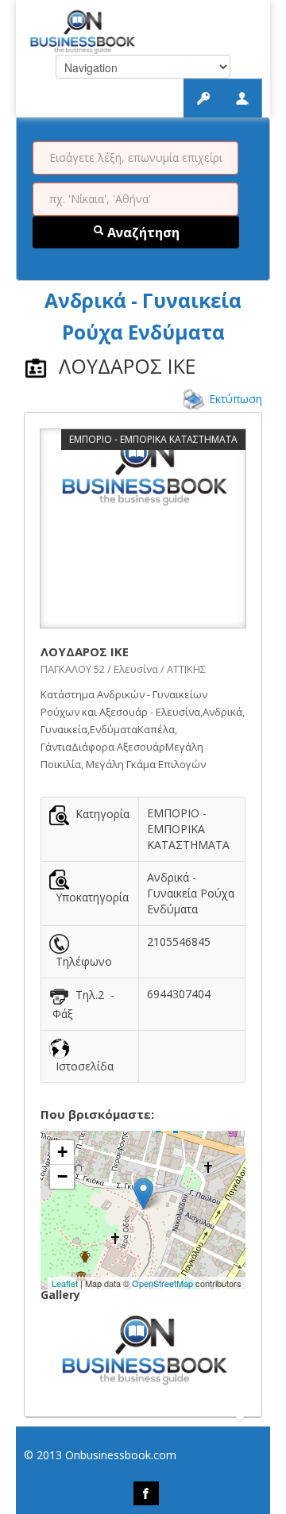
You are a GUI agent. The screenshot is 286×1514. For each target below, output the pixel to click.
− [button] (62, 1176)
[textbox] (135, 158)
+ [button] (62, 1152)
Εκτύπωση (235, 398)
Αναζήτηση (142, 232)
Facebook (146, 1493)
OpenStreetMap (162, 1283)
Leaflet (65, 1283)
